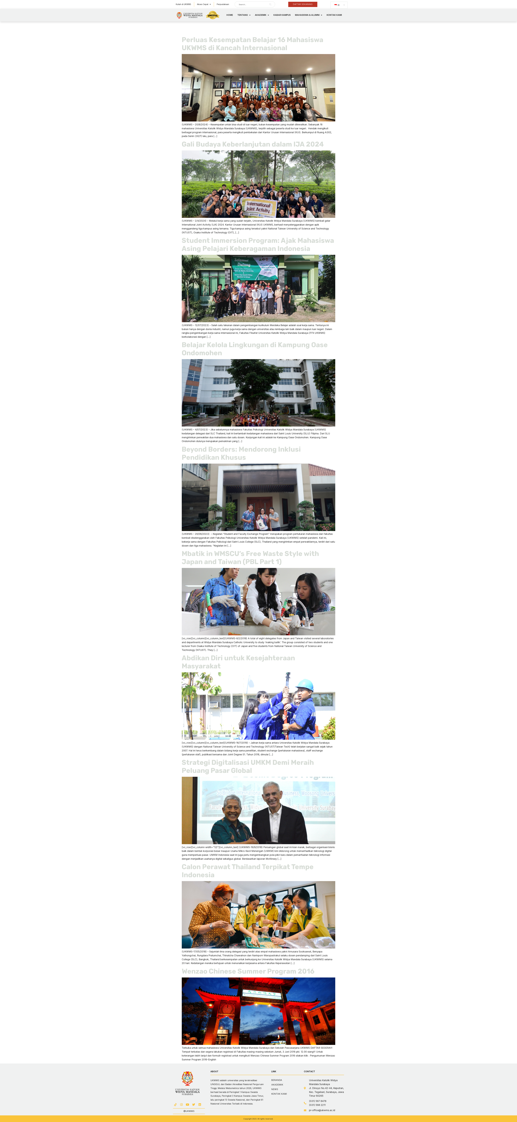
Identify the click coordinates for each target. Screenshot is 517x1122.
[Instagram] (181, 1104)
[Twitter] (193, 1104)
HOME (229, 15)
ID (338, 5)
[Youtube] (187, 1104)
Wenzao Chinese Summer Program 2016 (248, 971)
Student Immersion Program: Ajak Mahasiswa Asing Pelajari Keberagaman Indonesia (258, 244)
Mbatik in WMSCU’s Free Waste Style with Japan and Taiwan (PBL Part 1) (250, 558)
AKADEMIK (260, 15)
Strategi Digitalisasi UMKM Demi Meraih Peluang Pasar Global (248, 766)
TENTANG (242, 15)
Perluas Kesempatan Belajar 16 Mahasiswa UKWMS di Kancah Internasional (252, 44)
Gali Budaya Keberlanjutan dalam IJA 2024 (253, 144)
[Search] (270, 4)
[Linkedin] (199, 1104)
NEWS (274, 1089)
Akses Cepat (202, 4)
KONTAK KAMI (334, 15)
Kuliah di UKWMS (183, 4)
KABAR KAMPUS (282, 15)
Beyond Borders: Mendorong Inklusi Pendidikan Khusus (241, 453)
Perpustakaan (223, 4)
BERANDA (276, 1080)
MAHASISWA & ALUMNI (307, 15)
